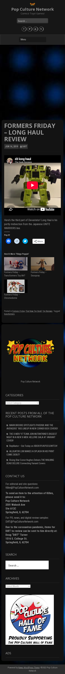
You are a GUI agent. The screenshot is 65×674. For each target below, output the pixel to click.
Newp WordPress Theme (29, 667)
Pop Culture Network (32, 9)
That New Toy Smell (34, 311)
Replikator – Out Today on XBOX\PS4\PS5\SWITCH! (33, 446)
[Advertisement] (32, 82)
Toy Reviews (47, 311)
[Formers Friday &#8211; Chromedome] (16, 286)
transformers (9, 314)
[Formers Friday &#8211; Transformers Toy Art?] (16, 264)
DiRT (24, 146)
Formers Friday (18, 311)
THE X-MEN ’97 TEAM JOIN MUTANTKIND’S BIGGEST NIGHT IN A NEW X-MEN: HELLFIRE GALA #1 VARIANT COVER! (31, 437)
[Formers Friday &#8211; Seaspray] (42, 264)
